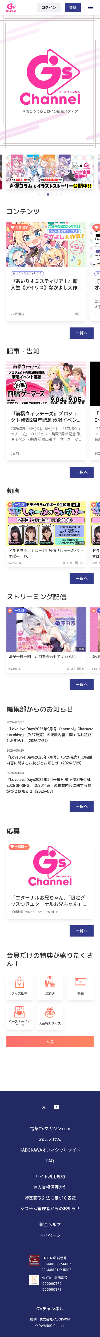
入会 (50, 1041)
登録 (73, 7)
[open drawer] (90, 7)
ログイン (48, 7)
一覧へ (81, 333)
